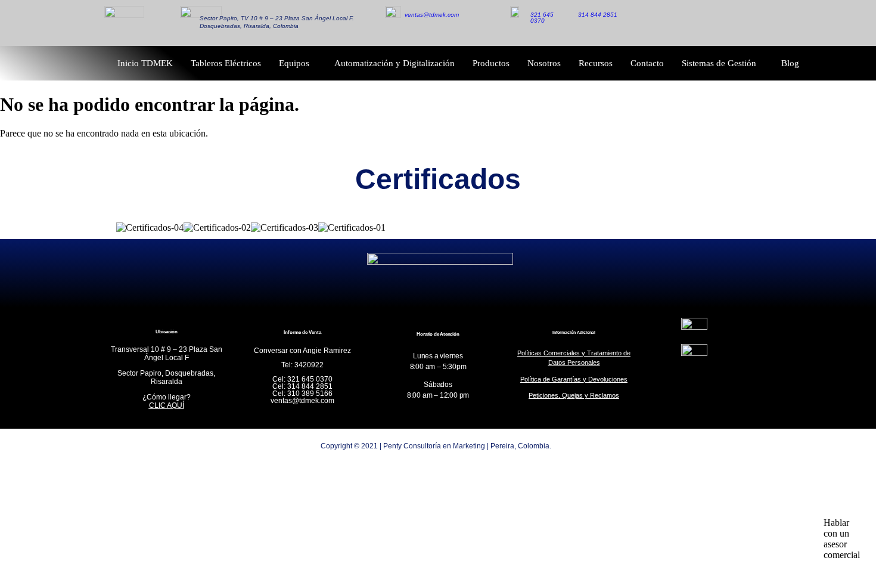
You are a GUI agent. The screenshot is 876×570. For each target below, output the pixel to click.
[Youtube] (753, 23)
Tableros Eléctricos (226, 63)
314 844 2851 (597, 14)
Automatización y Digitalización (394, 63)
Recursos (596, 63)
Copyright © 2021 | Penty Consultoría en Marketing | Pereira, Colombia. (436, 446)
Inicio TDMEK (145, 63)
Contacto (647, 63)
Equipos (294, 63)
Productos (491, 63)
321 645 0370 (542, 17)
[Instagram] (726, 23)
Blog (790, 63)
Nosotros (544, 63)
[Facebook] (672, 23)
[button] (841, 535)
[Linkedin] (699, 23)
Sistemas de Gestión (719, 63)
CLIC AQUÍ (166, 405)
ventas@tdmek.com (432, 14)
